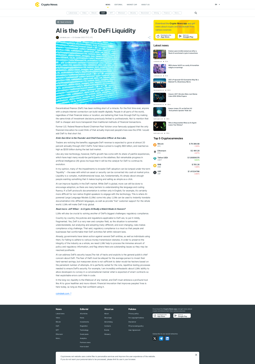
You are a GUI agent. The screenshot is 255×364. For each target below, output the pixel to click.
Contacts (107, 326)
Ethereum (121, 13)
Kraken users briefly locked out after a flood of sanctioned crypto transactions (183, 52)
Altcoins (133, 13)
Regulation (84, 326)
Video (84, 13)
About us (145, 5)
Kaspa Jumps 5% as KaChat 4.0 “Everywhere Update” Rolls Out (180, 109)
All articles (83, 314)
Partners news (85, 342)
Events (106, 330)
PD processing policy (135, 326)
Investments (84, 322)
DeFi (57, 326)
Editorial (118, 5)
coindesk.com (62, 293)
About (106, 314)
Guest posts (84, 334)
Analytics (83, 338)
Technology (84, 330)
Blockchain (145, 13)
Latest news (73, 13)
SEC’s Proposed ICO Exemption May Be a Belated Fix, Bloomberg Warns (183, 81)
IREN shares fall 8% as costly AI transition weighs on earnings (183, 66)
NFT (111, 13)
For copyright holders (136, 318)
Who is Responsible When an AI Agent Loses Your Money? (182, 124)
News (108, 5)
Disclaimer (132, 322)
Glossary (107, 334)
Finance (167, 13)
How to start (84, 347)
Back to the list (66, 22)
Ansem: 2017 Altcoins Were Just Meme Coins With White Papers (182, 95)
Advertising (108, 322)
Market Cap (132, 5)
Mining (156, 13)
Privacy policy (133, 314)
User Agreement (134, 330)
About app (108, 318)
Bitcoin (94, 13)
